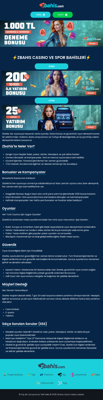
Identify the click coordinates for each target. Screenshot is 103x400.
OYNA (52, 66)
